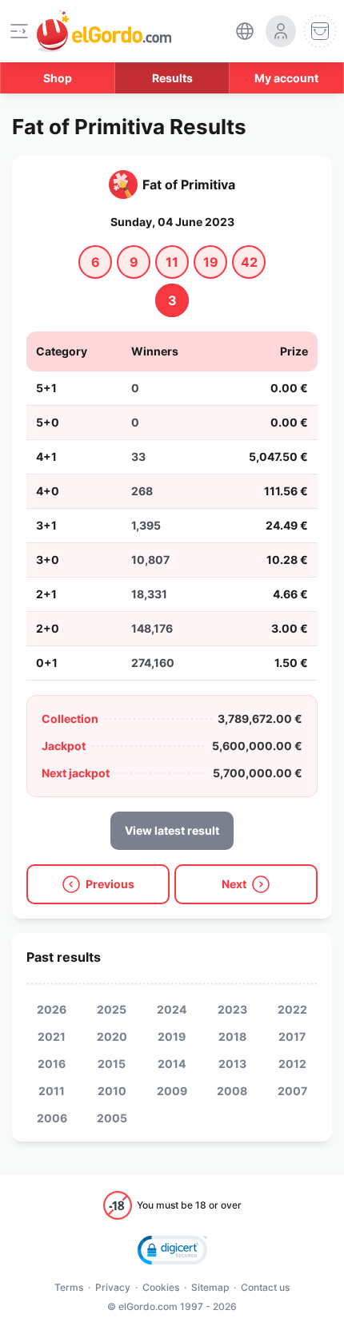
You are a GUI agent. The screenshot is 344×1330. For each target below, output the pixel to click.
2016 (52, 1063)
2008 (232, 1091)
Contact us (265, 1287)
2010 (112, 1091)
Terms (68, 1287)
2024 (171, 1009)
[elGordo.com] (104, 31)
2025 (111, 1009)
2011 (51, 1091)
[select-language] (245, 31)
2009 (172, 1091)
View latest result (172, 830)
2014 (172, 1063)
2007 (292, 1091)
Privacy (112, 1287)
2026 (51, 1009)
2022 (292, 1009)
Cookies (160, 1287)
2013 (232, 1063)
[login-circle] (281, 31)
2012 (292, 1063)
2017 (292, 1036)
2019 (172, 1036)
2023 (232, 1009)
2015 (112, 1063)
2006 (52, 1118)
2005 (112, 1118)
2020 (112, 1036)
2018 (232, 1036)
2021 (52, 1036)
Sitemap (210, 1287)
